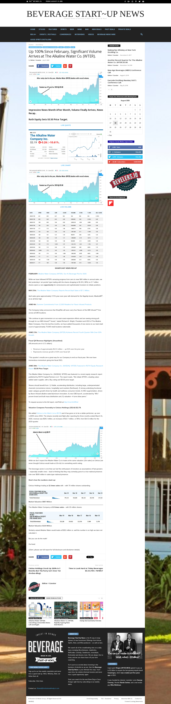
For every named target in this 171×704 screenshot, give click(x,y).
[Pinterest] (136, 1)
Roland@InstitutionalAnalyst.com (48, 688)
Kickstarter (71, 655)
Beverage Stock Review (50, 47)
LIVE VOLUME (65, 207)
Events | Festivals (48, 34)
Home (32, 29)
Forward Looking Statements (134, 701)
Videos (91, 34)
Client (61, 47)
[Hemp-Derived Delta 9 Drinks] (91, 610)
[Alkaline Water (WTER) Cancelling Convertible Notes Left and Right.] (40, 610)
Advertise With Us (126, 698)
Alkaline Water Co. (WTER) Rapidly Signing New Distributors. (63, 623)
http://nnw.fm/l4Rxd (71, 402)
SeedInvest (86, 652)
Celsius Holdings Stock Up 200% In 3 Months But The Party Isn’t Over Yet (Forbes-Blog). (45, 570)
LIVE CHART (66, 165)
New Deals (96, 29)
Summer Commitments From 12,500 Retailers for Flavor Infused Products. (64, 304)
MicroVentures (83, 650)
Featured (53, 29)
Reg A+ (33, 34)
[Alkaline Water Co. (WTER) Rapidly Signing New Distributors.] (65, 610)
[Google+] (128, 1)
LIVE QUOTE (66, 125)
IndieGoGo (92, 650)
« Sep (110, 135)
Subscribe (137, 162)
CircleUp (78, 652)
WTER (72, 47)
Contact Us (138, 698)
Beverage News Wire (106, 34)
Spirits (63, 29)
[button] (141, 34)
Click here (39, 681)
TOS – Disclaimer (106, 698)
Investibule (94, 652)
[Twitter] (139, 1)
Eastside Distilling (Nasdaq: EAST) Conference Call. (122, 81)
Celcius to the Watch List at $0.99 (49, 413)
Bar (87, 29)
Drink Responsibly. (92, 698)
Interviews (80, 34)
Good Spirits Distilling (40, 39)
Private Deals (124, 29)
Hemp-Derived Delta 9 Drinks (90, 621)
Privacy (116, 698)
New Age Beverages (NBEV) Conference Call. (124, 71)
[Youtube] (143, 1)
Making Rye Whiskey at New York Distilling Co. (122, 51)
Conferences (65, 34)
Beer (72, 29)
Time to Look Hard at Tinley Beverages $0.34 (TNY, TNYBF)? (86, 569)
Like (139, 147)
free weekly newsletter (46, 671)
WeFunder (71, 652)
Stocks (42, 29)
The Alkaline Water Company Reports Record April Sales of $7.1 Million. (63, 290)
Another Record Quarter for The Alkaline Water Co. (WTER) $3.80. (125, 61)
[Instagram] (132, 1)
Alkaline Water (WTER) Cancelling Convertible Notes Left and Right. (39, 623)
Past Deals (110, 29)
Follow (138, 152)
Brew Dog (91, 679)
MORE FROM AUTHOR (53, 598)
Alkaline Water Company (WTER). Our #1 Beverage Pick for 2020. (62, 274)
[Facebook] (125, 1)
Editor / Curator (35, 60)
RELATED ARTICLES (36, 598)
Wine (79, 29)
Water (67, 47)
